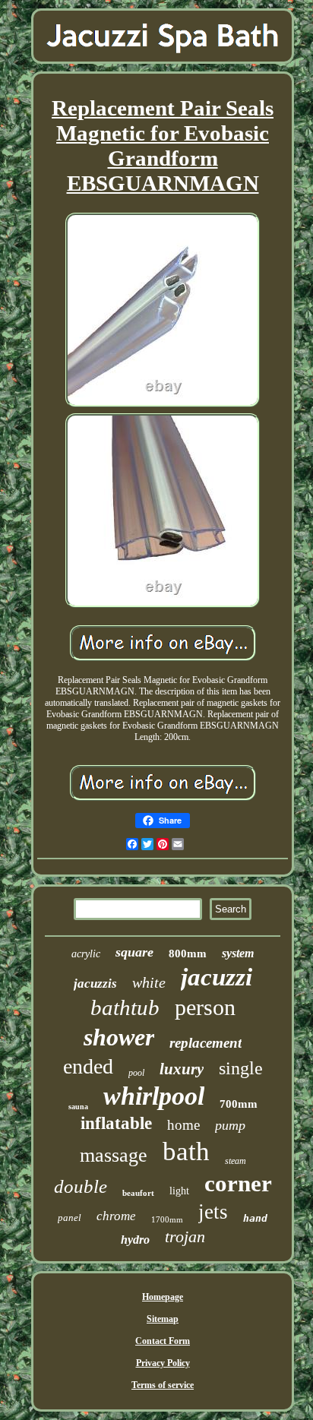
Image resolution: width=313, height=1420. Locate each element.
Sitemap (163, 1319)
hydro (135, 1239)
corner (238, 1183)
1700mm (167, 1219)
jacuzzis (95, 983)
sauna (78, 1106)
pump (230, 1125)
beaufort (138, 1192)
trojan (185, 1236)
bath (186, 1151)
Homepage (162, 1297)
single (241, 1068)
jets (213, 1211)
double (80, 1186)
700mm (239, 1104)
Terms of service (162, 1385)
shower (119, 1037)
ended (88, 1066)
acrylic (85, 954)
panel (69, 1217)
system (238, 953)
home (183, 1125)
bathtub (125, 1007)
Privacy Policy (163, 1363)
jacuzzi (216, 977)
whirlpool (153, 1096)
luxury (182, 1069)
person (205, 1007)
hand (255, 1218)
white (149, 982)
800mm (188, 953)
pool (136, 1072)
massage (113, 1155)
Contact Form (162, 1341)
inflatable (116, 1123)
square (134, 952)
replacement (205, 1043)
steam (235, 1161)
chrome (116, 1216)
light (179, 1191)
